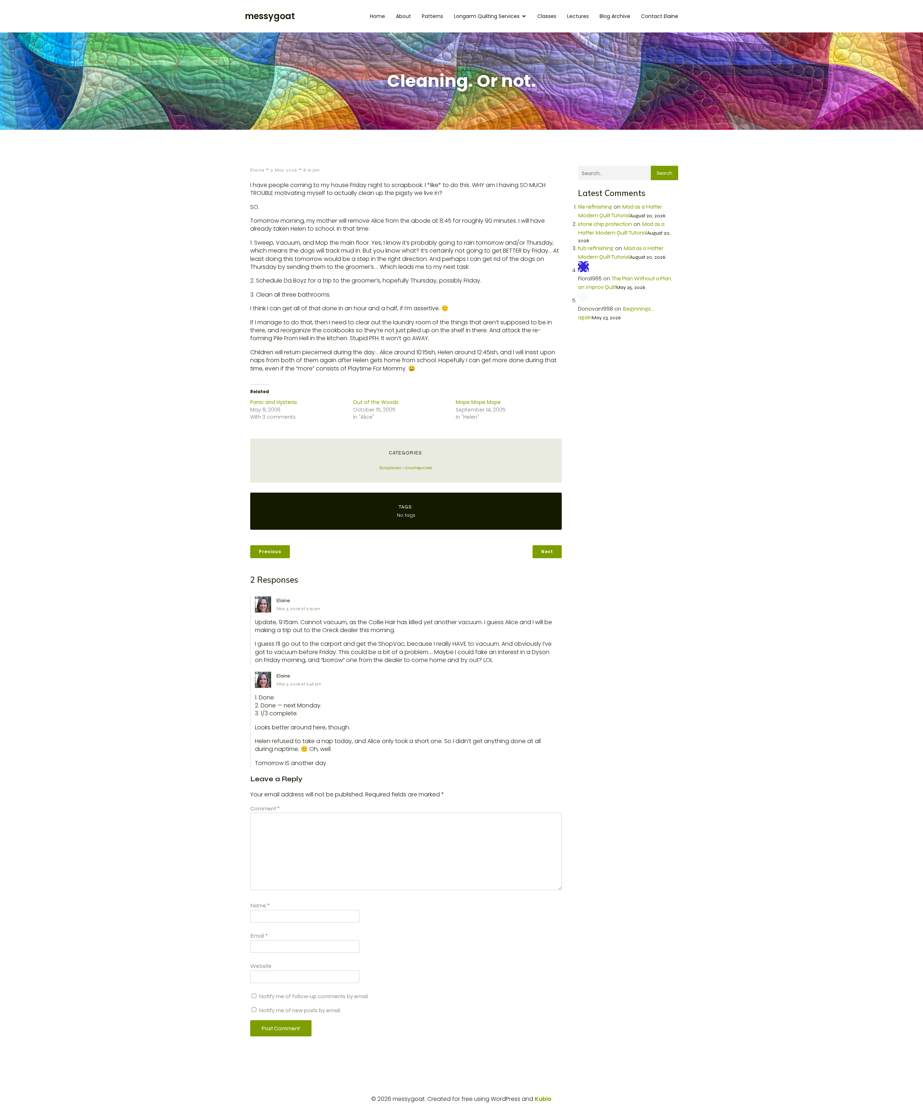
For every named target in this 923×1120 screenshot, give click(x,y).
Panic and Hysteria (273, 402)
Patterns (432, 16)
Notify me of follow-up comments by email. (314, 996)
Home (377, 16)
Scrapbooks (390, 467)
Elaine (257, 170)
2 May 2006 (284, 170)
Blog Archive (615, 16)
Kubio (543, 1099)
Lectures (578, 16)
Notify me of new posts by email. (300, 1010)
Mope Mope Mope (478, 402)
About (403, 16)
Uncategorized (418, 467)
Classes (546, 16)
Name (260, 905)
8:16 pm (312, 170)
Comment (265, 808)
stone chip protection (605, 224)
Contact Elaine (659, 16)
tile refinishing (595, 206)
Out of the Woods (375, 402)
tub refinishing (596, 248)
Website (260, 966)
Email (259, 935)
